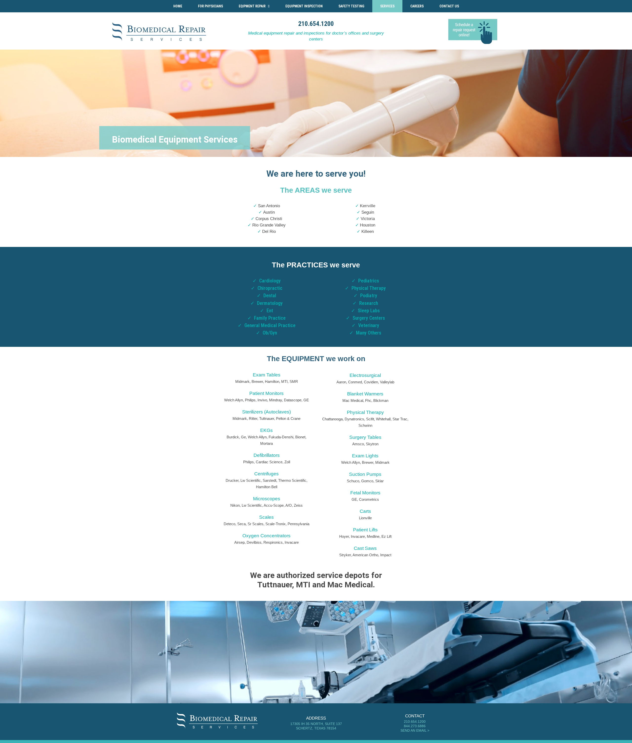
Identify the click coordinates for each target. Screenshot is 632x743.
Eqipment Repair (252, 6)
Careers (417, 6)
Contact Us (449, 6)
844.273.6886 (415, 726)
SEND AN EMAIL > (414, 730)
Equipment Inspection (304, 6)
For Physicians (210, 6)
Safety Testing (351, 6)
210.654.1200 (316, 23)
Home (177, 6)
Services (387, 6)
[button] (254, 6)
